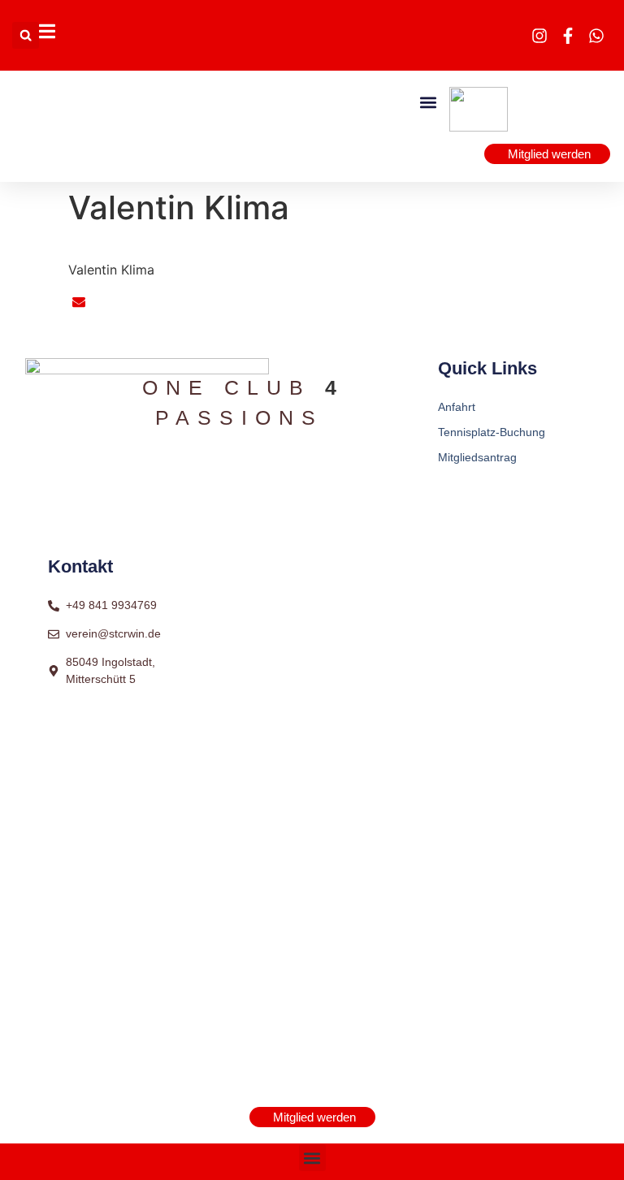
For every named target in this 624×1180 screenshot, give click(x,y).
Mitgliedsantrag (477, 457)
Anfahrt (456, 406)
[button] (25, 35)
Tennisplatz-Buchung (491, 432)
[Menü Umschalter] (47, 31)
